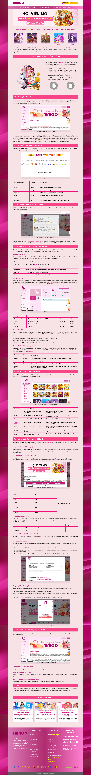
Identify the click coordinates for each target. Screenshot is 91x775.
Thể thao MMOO (16, 423)
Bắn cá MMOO (15, 419)
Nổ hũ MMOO (17, 411)
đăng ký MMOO (43, 536)
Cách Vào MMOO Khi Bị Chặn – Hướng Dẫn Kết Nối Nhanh (68, 715)
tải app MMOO (63, 62)
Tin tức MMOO (68, 7)
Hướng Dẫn (29, 7)
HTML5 (35, 264)
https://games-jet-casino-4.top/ (35, 241)
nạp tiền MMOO (50, 282)
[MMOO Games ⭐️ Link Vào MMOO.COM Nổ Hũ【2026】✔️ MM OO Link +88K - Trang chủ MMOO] (19, 3)
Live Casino (48, 7)
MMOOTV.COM (16, 688)
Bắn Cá (42, 7)
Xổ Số (61, 7)
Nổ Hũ (36, 7)
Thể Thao (56, 7)
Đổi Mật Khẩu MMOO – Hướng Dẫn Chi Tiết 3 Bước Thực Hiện (23, 715)
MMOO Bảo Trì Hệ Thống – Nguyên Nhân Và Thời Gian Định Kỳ (45, 715)
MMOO (23, 7)
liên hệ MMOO (30, 351)
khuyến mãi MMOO (48, 442)
